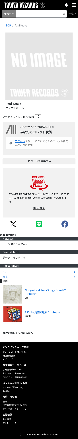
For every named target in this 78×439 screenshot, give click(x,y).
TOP (8, 25)
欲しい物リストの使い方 (14, 373)
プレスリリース (10, 422)
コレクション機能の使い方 (15, 377)
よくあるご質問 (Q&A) (13, 387)
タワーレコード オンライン (15, 351)
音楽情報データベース (12, 369)
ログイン (20, 141)
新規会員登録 (9, 355)
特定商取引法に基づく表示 (15, 405)
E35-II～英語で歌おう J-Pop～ (42, 312)
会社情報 (7, 419)
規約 (5, 401)
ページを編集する (41, 161)
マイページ (8, 359)
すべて (7, 14)
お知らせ (7, 391)
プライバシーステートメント (15, 408)
